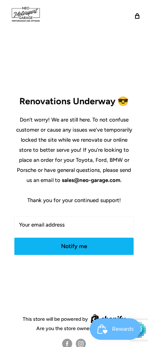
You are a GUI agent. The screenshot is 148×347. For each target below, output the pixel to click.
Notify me (74, 246)
